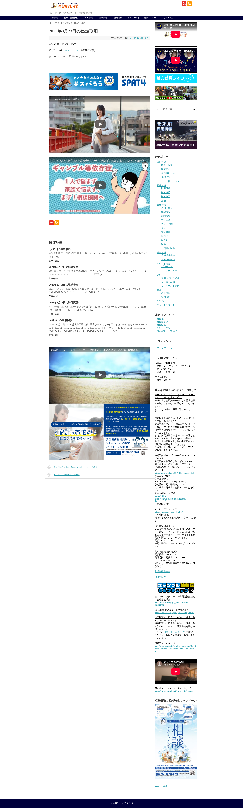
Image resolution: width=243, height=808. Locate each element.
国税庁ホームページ (174, 632)
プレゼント (167, 266)
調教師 (164, 240)
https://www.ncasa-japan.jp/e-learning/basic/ (174, 612)
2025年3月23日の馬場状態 (67, 474)
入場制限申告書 (162, 571)
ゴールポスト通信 (170, 286)
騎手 (163, 244)
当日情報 (89, 18)
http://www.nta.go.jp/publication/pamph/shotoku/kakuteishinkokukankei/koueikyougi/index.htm (175, 648)
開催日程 (165, 188)
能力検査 (165, 216)
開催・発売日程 (71, 18)
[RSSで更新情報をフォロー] (189, 3)
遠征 (163, 228)
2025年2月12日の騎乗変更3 (64, 302)
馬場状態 (165, 177)
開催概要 (165, 196)
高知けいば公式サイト (124, 803)
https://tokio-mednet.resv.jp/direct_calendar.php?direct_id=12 (170, 498)
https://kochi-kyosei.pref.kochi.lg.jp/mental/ (174, 691)
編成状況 (165, 212)
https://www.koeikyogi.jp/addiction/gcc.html (174, 473)
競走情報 (118, 18)
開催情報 (103, 18)
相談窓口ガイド (162, 577)
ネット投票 (168, 18)
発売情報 (161, 252)
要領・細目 (167, 207)
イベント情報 (133, 18)
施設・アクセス (151, 18)
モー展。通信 (168, 282)
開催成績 (165, 192)
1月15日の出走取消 (60, 249)
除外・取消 (133, 38)
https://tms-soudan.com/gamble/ (169, 512)
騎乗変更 (165, 169)
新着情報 (54, 18)
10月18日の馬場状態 (60, 320)
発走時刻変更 (168, 173)
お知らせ (161, 290)
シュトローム (71, 50)
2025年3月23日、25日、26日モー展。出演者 (76, 467)
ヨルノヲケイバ (169, 270)
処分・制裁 (167, 224)
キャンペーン (168, 259)
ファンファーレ (165, 348)
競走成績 (165, 220)
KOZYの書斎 (161, 786)
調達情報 (165, 293)
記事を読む (54, 261)
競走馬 (164, 236)
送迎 (163, 200)
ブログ (160, 275)
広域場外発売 (168, 255)
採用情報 (165, 297)
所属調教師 (162, 322)
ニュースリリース (166, 305)
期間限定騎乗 (168, 248)
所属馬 (160, 319)
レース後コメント (170, 181)
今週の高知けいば (170, 277)
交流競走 (165, 232)
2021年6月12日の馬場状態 (63, 267)
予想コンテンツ (165, 328)
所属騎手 (161, 325)
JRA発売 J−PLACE (167, 331)
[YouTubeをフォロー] (184, 3)
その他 (160, 301)
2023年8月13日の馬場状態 (63, 284)
